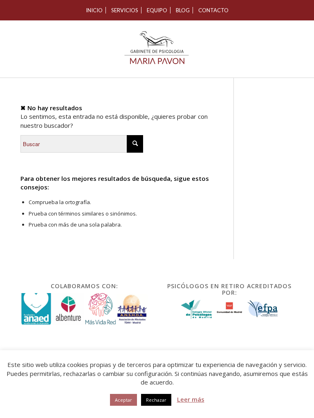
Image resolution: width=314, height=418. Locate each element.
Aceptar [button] (123, 400)
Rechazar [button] (156, 400)
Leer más (190, 399)
